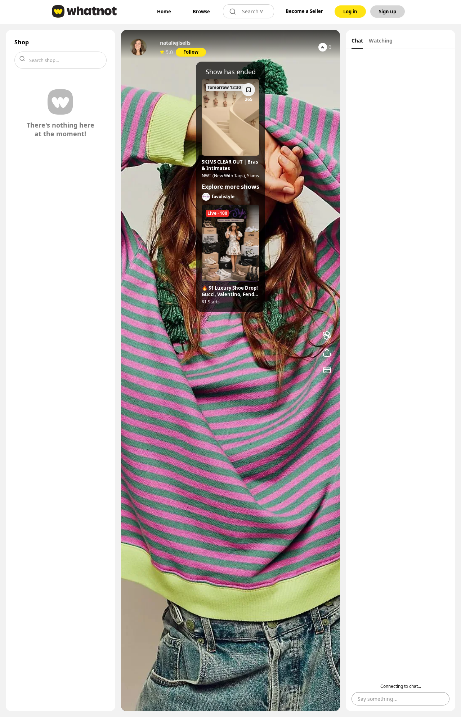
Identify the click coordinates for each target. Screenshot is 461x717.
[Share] (327, 352)
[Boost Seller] (327, 335)
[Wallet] (327, 370)
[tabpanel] (400, 380)
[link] (164, 11)
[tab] (357, 41)
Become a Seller (304, 11)
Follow (190, 52)
